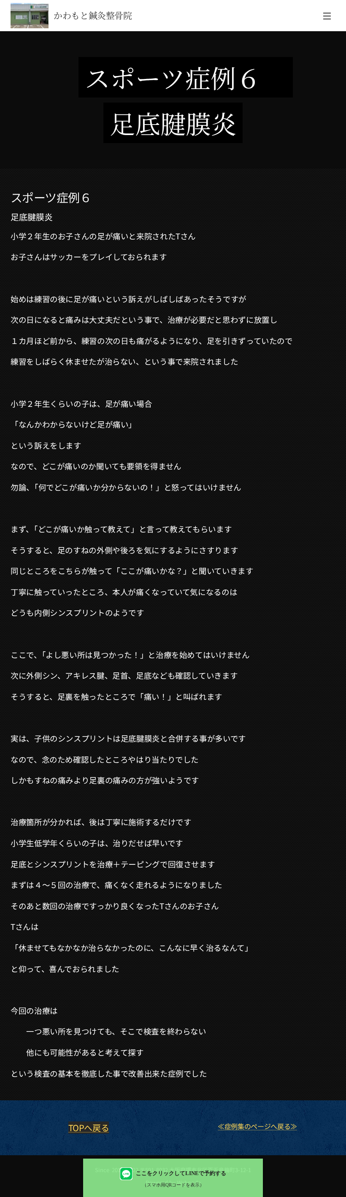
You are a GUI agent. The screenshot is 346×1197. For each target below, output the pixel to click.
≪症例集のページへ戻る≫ (257, 1126)
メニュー (327, 15)
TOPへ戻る (88, 1127)
